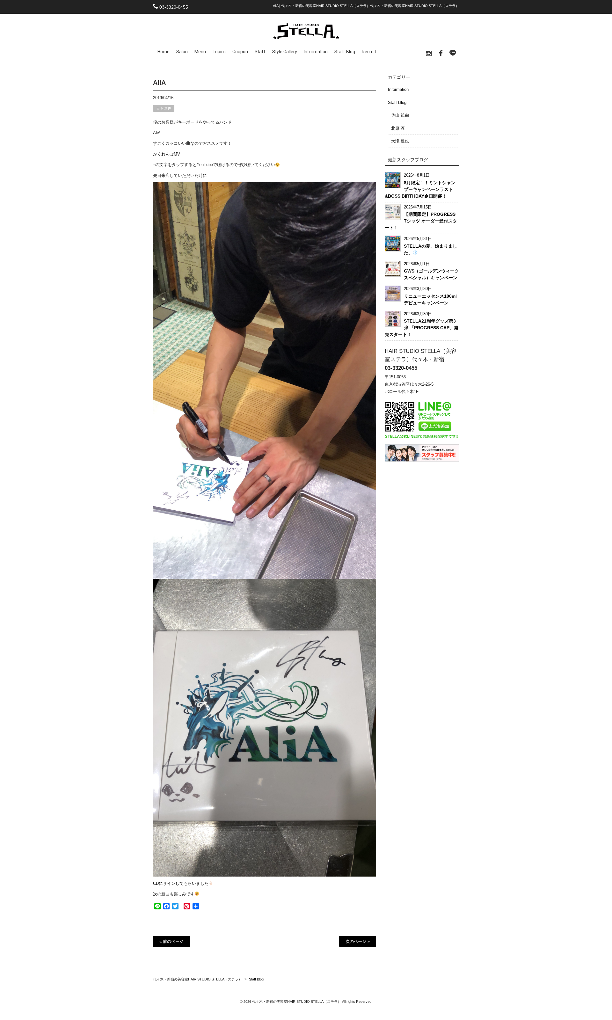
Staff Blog (397, 102)
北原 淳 (398, 128)
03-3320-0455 (173, 7)
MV (177, 154)
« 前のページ (171, 941)
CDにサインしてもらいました (180, 883)
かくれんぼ (163, 154)
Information (398, 89)
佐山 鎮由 (400, 115)
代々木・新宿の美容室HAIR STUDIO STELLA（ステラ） (197, 979)
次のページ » (358, 941)
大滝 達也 (163, 108)
